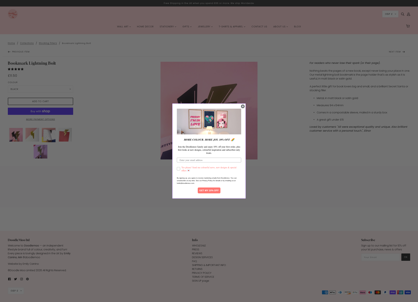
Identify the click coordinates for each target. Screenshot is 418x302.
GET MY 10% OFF (209, 190)
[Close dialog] (242, 106)
